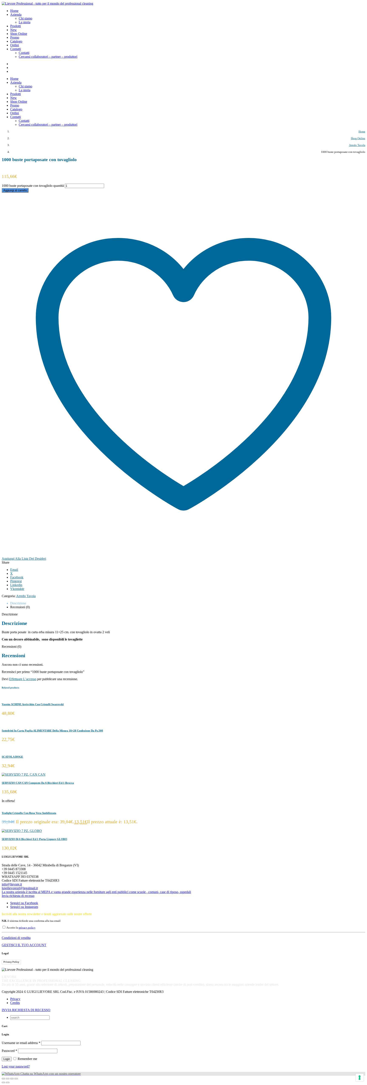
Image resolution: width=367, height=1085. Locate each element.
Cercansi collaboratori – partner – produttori (48, 56)
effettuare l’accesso (22, 679)
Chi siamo (25, 18)
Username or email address (21, 1043)
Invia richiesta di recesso (18, 896)
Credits (15, 1003)
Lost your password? (16, 1066)
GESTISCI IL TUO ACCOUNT (24, 945)
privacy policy (27, 927)
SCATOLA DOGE (12, 756)
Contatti (24, 53)
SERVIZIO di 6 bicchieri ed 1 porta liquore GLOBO (34, 839)
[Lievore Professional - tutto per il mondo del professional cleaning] (47, 3)
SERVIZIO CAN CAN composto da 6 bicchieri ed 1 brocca (38, 782)
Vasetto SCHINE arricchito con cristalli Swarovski (33, 704)
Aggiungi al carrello (15, 190)
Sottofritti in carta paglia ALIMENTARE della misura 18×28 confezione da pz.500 (52, 730)
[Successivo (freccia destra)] (7, 1082)
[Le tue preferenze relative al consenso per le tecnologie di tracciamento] (360, 1078)
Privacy (15, 999)
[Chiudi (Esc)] (16, 1078)
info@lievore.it (12, 884)
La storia (24, 22)
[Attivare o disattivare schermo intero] (7, 1078)
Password (9, 1051)
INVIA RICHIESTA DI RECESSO (26, 1010)
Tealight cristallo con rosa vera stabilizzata (29, 813)
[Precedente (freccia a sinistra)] (3, 1082)
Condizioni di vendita (16, 938)
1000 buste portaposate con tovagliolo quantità (33, 185)
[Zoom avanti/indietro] (3, 1078)
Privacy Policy (11, 961)
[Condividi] (12, 1078)
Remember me (27, 1059)
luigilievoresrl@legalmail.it (20, 888)
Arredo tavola (26, 596)
